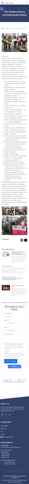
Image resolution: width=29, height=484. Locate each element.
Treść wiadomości (8, 334)
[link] (2, 9)
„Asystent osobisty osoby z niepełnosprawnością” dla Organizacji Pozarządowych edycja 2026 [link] (11, 278)
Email (5, 327)
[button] (27, 3)
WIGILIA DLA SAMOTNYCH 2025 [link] (18, 286)
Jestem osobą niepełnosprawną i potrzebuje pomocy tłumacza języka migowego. (14, 347)
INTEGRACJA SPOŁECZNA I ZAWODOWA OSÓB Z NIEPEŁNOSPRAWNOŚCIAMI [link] (18, 253)
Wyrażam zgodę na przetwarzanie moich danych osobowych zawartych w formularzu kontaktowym (14, 355)
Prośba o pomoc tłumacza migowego (13, 344)
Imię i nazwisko (8, 313)
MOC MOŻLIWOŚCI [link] (7, 266)
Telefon (6, 320)
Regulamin (7, 351)
